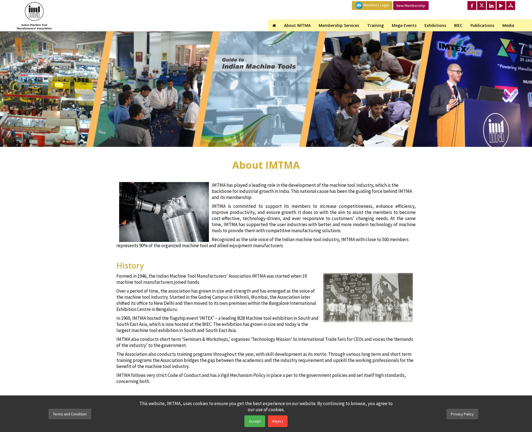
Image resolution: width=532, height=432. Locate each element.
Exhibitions (435, 25)
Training (375, 25)
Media (508, 25)
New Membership (411, 5)
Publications (482, 25)
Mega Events (404, 25)
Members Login (376, 4)
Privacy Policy (462, 413)
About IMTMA (297, 25)
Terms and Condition (70, 413)
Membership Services (339, 25)
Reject (277, 421)
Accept (255, 421)
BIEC (458, 25)
